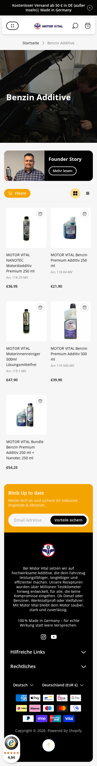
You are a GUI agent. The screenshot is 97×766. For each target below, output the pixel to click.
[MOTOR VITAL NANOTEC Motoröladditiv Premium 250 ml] (26, 228)
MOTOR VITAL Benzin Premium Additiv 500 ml (69, 354)
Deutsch (20, 684)
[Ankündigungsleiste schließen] (90, 8)
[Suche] (75, 25)
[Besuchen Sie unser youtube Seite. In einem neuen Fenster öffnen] (54, 637)
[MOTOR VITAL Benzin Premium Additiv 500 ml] (71, 321)
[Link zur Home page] (48, 550)
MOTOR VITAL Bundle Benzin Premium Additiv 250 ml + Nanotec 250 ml (24, 449)
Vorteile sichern (69, 520)
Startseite (31, 43)
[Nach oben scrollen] (48, 745)
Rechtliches (23, 666)
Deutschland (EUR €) (60, 684)
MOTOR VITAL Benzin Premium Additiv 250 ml (69, 260)
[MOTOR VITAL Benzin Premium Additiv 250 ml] (71, 228)
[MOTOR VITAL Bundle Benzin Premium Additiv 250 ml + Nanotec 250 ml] (26, 415)
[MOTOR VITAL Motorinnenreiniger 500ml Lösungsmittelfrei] (26, 321)
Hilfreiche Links (27, 652)
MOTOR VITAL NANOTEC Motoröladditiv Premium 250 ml (20, 262)
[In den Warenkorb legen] (40, 214)
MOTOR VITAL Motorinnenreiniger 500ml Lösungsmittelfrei (23, 356)
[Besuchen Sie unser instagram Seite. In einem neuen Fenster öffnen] (43, 637)
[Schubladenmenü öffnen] (12, 26)
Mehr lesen (62, 170)
